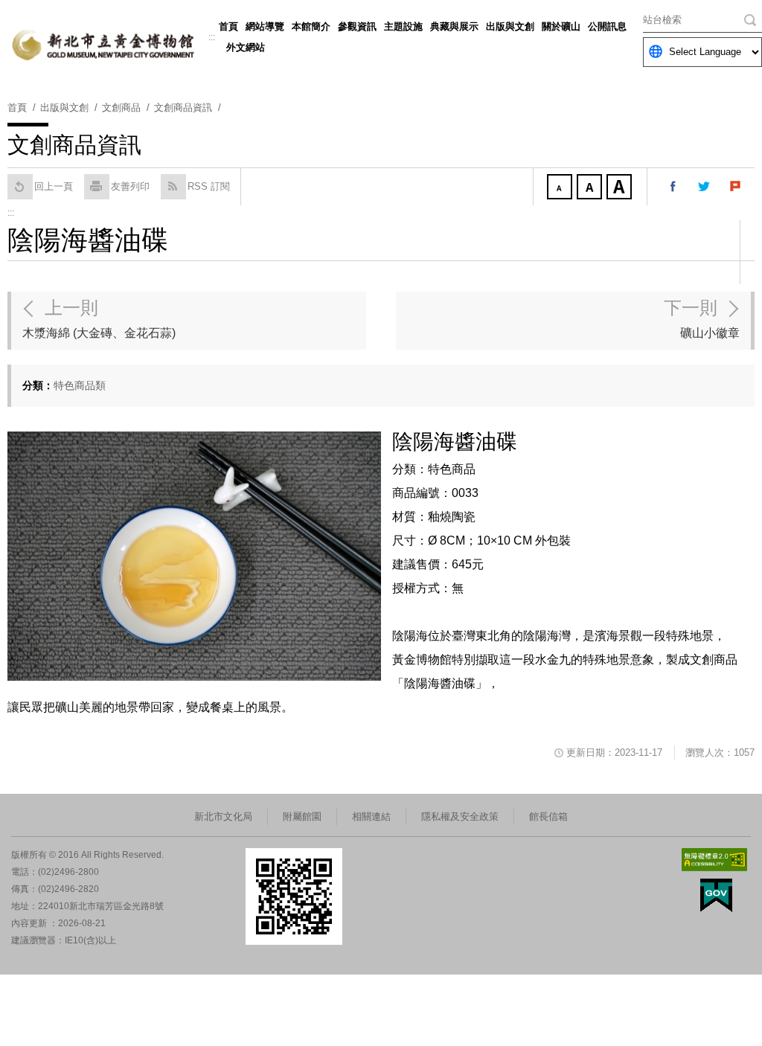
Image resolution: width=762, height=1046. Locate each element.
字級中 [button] (590, 188)
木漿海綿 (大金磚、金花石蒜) (99, 318)
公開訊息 (607, 26)
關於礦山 (561, 26)
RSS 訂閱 (209, 186)
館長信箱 (548, 816)
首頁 (228, 26)
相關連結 (371, 816)
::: (211, 37)
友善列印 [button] (130, 186)
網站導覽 (265, 26)
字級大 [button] (620, 188)
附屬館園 (302, 816)
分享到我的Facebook (673, 186)
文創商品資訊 (183, 107)
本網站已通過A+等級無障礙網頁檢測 (714, 859)
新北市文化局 (223, 816)
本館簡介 (311, 26)
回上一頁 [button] (53, 186)
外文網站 (245, 47)
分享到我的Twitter (704, 186)
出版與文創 (510, 26)
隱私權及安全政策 (460, 816)
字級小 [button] (561, 188)
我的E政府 (716, 895)
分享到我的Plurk (736, 186)
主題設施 (403, 26)
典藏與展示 (454, 26)
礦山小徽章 (702, 318)
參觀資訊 (357, 26)
